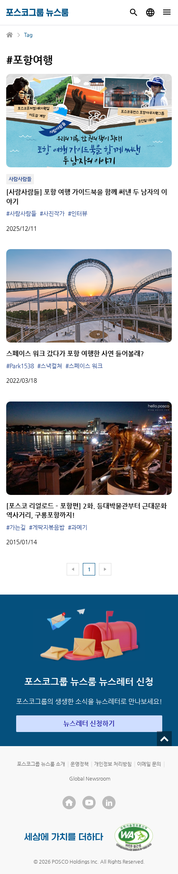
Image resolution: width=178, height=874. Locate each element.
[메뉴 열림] (167, 12)
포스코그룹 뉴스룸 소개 (41, 764)
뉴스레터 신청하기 (89, 723)
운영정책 (79, 764)
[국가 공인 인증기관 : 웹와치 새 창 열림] (133, 837)
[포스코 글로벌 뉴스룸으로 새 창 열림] (150, 12)
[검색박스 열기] (134, 12)
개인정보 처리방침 (113, 764)
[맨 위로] (164, 738)
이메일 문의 (149, 764)
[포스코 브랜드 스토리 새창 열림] (63, 837)
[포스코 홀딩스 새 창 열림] (69, 802)
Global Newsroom (90, 778)
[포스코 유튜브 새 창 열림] (89, 802)
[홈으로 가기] (10, 35)
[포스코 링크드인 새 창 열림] (108, 802)
